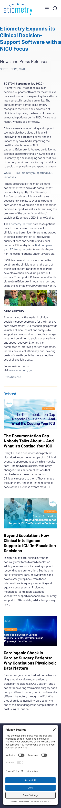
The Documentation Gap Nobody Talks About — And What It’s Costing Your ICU (29, 440)
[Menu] (47, 9)
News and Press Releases (24, 61)
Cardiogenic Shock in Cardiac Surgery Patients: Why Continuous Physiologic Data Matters (30, 660)
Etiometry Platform (20, 224)
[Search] (55, 8)
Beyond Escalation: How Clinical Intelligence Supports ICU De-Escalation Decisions (30, 543)
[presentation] (30, 414)
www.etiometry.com (21, 370)
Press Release (12, 377)
